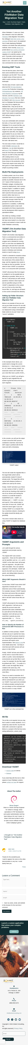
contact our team (12, 782)
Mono (18, 252)
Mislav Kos (20, 47)
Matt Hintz (14, 39)
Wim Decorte (16, 100)
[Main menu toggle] (25, 3)
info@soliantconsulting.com (14, 1013)
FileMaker (5, 37)
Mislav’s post (19, 642)
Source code (10, 770)
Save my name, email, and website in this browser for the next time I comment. (13, 905)
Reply (24, 867)
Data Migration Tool (17, 24)
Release (8, 773)
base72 (7, 150)
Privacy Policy (18, 1028)
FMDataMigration (7, 91)
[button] (14, 931)
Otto (10, 148)
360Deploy (14, 146)
